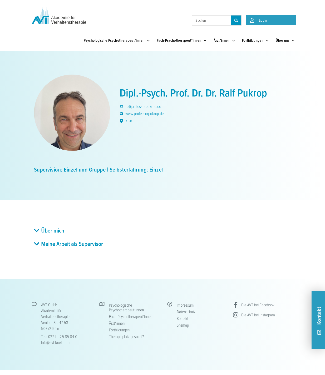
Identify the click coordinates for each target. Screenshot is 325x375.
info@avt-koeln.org (55, 342)
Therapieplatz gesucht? (126, 336)
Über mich (52, 230)
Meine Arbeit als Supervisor (72, 243)
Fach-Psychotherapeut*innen (179, 40)
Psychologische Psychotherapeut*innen (114, 40)
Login (263, 20)
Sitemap (183, 325)
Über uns (283, 40)
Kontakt (182, 318)
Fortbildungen (253, 40)
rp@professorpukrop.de (142, 106)
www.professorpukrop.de (144, 113)
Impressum (185, 305)
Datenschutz (186, 311)
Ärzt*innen (222, 40)
